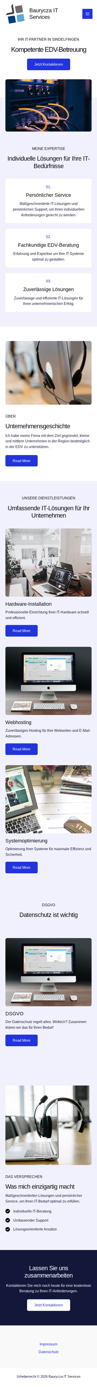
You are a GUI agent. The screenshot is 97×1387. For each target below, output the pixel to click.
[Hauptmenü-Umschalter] (87, 14)
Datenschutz (49, 1352)
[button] (48, 1305)
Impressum (48, 1344)
